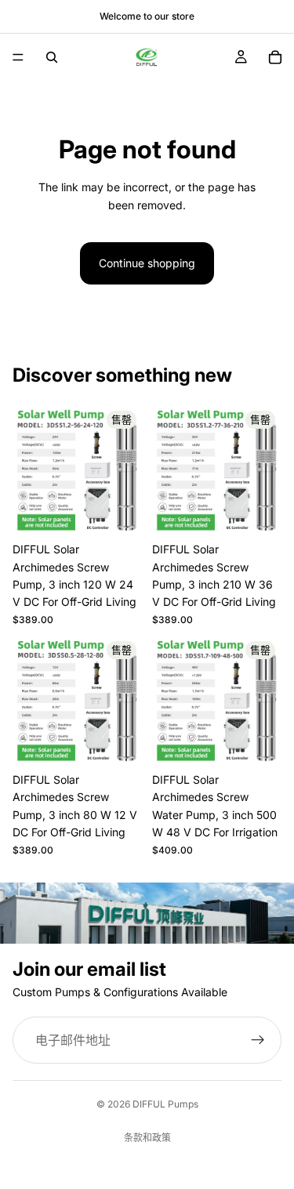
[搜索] (51, 57)
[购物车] (275, 57)
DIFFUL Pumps (165, 1104)
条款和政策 (147, 1138)
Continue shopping (147, 263)
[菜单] (18, 57)
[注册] (257, 1040)
